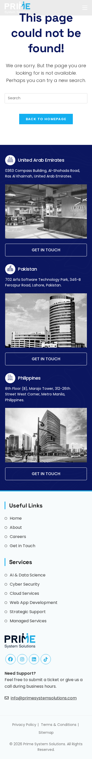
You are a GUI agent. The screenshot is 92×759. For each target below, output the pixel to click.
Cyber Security (25, 584)
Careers (18, 537)
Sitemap (46, 732)
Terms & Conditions (58, 724)
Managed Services (28, 621)
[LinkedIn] (34, 659)
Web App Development (33, 602)
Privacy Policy (24, 724)
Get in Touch (22, 546)
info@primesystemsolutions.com (44, 698)
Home (16, 518)
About (16, 527)
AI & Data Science (27, 575)
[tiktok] (46, 659)
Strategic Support (28, 612)
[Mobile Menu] (84, 7)
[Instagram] (22, 659)
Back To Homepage (46, 119)
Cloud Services (24, 593)
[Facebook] (10, 659)
